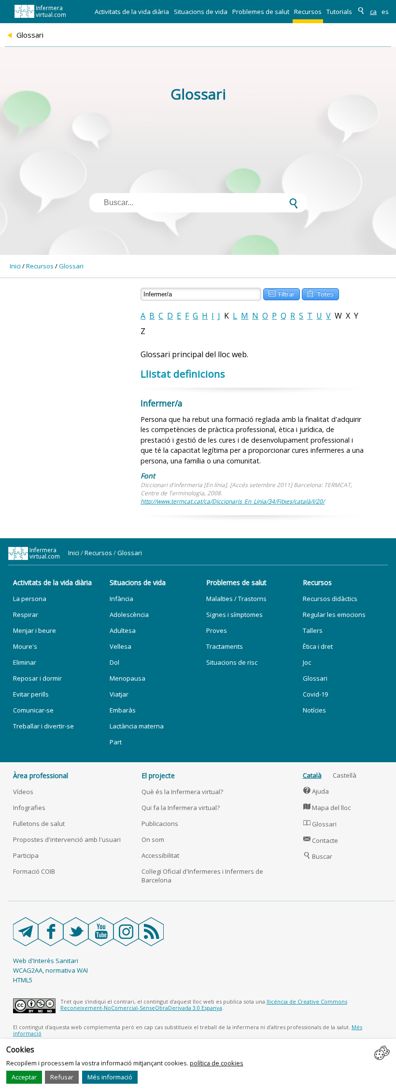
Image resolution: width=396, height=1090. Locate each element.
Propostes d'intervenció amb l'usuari (67, 839)
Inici (15, 266)
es (385, 11)
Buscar (318, 856)
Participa (26, 855)
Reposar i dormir (37, 678)
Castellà (344, 775)
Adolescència (129, 614)
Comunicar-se (33, 710)
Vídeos (23, 791)
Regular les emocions (334, 614)
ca (373, 11)
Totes (320, 293)
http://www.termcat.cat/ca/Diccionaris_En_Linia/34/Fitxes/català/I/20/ (233, 501)
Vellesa (120, 646)
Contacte (321, 840)
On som (152, 839)
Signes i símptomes (234, 614)
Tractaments (224, 646)
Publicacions (159, 823)
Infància (121, 598)
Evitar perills (31, 694)
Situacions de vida (200, 11)
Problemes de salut (260, 11)
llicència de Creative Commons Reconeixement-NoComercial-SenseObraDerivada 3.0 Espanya (203, 1004)
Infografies (29, 807)
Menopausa (127, 678)
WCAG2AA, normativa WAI (50, 970)
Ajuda (316, 791)
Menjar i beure (34, 630)
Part (116, 742)
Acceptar (24, 1077)
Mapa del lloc (327, 807)
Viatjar (119, 694)
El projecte (158, 775)
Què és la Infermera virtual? (182, 791)
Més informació (109, 1077)
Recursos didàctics (330, 598)
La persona (29, 598)
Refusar (61, 1077)
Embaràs (123, 710)
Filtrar (282, 293)
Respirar (25, 614)
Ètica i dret (318, 646)
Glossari (71, 266)
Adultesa (123, 630)
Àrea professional (40, 775)
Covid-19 (315, 694)
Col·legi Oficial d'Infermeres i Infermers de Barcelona (202, 875)
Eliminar (24, 662)
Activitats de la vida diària (132, 11)
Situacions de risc (231, 662)
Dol (114, 662)
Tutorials (339, 11)
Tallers (313, 630)
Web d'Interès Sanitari (45, 960)
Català (312, 775)
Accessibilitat (160, 855)
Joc (307, 662)
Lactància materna (137, 726)
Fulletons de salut (39, 823)
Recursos (308, 11)
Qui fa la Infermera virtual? (180, 807)
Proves (216, 630)
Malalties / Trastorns (236, 598)
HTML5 (22, 980)
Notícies (314, 710)
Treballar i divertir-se (43, 726)
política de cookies (216, 1063)
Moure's (25, 646)
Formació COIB (34, 871)
